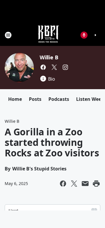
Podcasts (58, 99)
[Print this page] (96, 183)
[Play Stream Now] (95, 35)
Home (15, 99)
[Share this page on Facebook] (63, 183)
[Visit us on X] (54, 67)
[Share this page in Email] (85, 183)
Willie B (49, 57)
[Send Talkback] (84, 35)
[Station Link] (48, 34)
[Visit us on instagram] (65, 67)
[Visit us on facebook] (43, 67)
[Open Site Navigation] (8, 35)
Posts (35, 99)
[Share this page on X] (74, 183)
